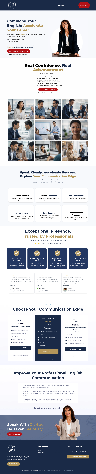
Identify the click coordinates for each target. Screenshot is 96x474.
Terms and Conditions (68, 470)
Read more (13, 285)
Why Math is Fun (48, 470)
